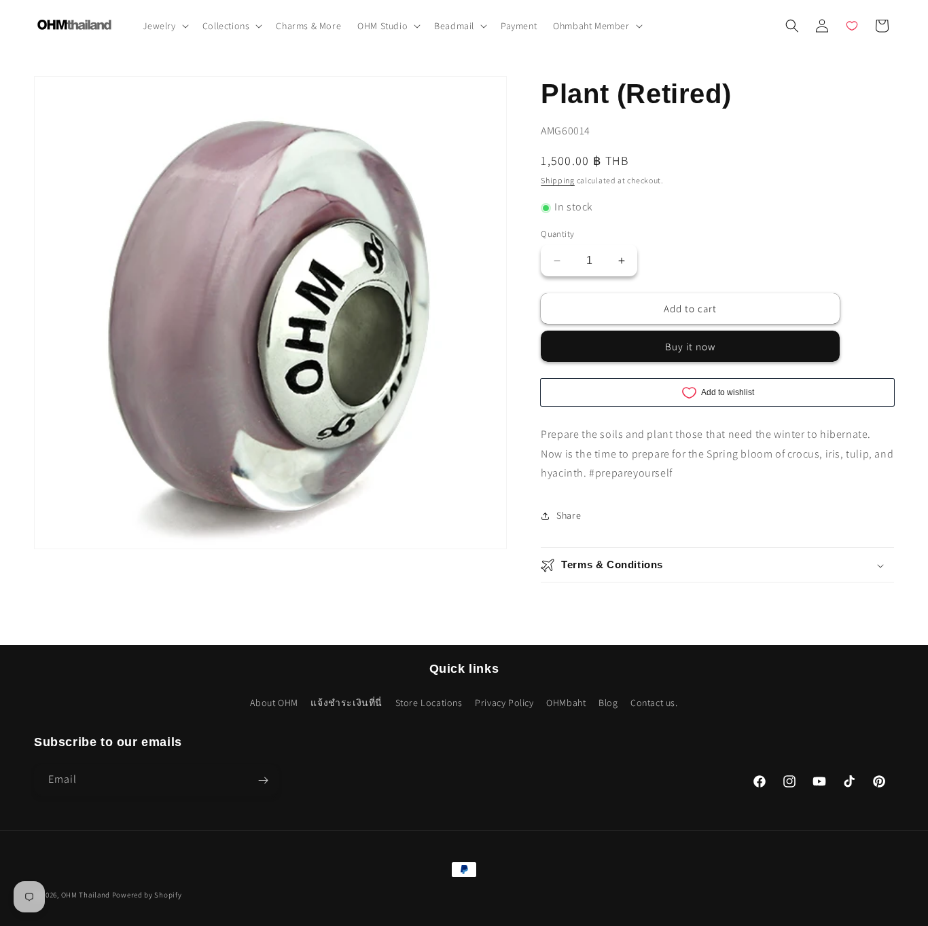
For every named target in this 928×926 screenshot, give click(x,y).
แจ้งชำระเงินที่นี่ (346, 702)
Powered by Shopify (147, 895)
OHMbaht (566, 702)
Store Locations (429, 702)
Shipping (558, 180)
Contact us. (654, 702)
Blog (608, 702)
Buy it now (690, 347)
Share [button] (568, 515)
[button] (164, 26)
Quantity (557, 234)
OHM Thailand (85, 895)
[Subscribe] (263, 780)
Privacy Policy (504, 702)
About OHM (274, 702)
